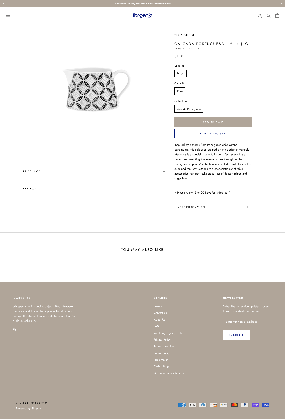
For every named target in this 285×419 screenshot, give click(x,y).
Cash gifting (161, 366)
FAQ (156, 326)
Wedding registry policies (170, 333)
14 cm (180, 73)
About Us (159, 319)
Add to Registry (213, 133)
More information (191, 207)
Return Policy (162, 353)
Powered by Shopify (28, 408)
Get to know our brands (169, 373)
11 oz (180, 91)
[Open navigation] (8, 15)
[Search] (269, 15)
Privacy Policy (162, 339)
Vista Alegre (184, 35)
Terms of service (164, 346)
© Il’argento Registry (32, 402)
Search (158, 306)
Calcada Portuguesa (189, 109)
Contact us (160, 313)
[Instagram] (14, 329)
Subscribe (237, 335)
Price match (33, 171)
